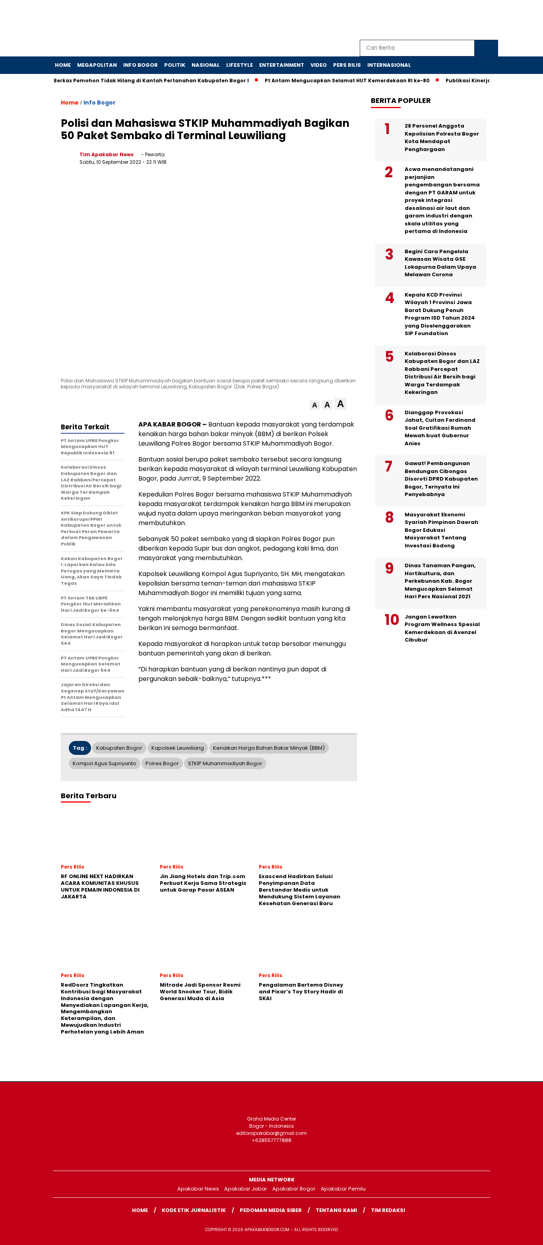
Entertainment (281, 65)
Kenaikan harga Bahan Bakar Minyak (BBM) (269, 748)
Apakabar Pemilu (343, 1189)
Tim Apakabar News (107, 154)
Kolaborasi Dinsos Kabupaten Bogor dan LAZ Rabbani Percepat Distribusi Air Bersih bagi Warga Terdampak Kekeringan (442, 373)
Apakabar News (198, 1189)
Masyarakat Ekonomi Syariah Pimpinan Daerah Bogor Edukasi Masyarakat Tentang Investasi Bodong (441, 530)
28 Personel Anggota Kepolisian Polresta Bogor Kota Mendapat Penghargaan (442, 137)
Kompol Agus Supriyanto (104, 763)
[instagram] (455, 20)
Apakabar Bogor (294, 1189)
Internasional (389, 65)
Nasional (206, 65)
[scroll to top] (520, 1233)
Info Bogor (140, 65)
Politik (174, 65)
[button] (315, 405)
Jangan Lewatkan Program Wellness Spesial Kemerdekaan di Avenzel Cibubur (442, 628)
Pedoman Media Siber (271, 1210)
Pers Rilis (347, 65)
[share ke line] (334, 161)
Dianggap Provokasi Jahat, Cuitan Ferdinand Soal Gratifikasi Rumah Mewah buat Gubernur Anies (440, 428)
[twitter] (437, 20)
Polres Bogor (162, 763)
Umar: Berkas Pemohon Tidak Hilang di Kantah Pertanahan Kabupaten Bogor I (128, 80)
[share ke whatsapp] (301, 161)
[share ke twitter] (285, 161)
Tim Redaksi (388, 1210)
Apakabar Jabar (245, 1189)
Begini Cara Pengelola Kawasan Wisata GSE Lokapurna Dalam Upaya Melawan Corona (440, 263)
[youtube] (473, 20)
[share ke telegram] (318, 161)
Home (63, 65)
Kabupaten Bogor (119, 748)
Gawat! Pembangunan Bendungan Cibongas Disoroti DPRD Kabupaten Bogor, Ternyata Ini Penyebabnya (441, 479)
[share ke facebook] (269, 161)
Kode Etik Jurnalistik (194, 1210)
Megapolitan (97, 65)
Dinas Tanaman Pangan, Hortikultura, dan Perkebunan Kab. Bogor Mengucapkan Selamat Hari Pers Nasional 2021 (440, 581)
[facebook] (419, 20)
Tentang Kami (336, 1210)
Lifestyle (239, 65)
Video (318, 65)
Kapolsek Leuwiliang (177, 748)
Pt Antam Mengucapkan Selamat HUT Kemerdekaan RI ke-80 (333, 80)
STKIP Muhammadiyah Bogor (225, 763)
